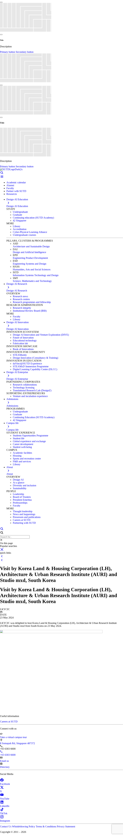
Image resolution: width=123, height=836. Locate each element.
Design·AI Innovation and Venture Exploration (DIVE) (41, 334)
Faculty (10, 188)
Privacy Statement (66, 826)
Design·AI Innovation (17, 329)
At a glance (18, 482)
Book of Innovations (23, 349)
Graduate (17, 214)
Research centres (21, 299)
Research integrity (22, 308)
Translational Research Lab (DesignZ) (32, 390)
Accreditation (19, 229)
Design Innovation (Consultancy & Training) (35, 357)
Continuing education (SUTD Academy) (33, 217)
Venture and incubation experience (30, 396)
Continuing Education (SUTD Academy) (33, 417)
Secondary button (24, 52)
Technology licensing (23, 387)
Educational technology (25, 340)
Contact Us (6, 826)
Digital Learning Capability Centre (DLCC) (35, 369)
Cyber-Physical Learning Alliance (30, 232)
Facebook (5, 784)
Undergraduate (20, 212)
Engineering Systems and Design (29, 263)
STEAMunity (20, 355)
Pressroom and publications (27, 517)
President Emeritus (22, 499)
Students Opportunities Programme (30, 435)
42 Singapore (19, 220)
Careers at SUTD (21, 520)
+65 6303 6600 (8, 754)
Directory (5, 767)
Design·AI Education (17, 206)
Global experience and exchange (29, 441)
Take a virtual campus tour (13, 737)
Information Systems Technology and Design (35, 275)
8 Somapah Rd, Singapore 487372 (17, 743)
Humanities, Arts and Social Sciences (31, 269)
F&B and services (22, 461)
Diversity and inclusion (24, 485)
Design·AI (18, 479)
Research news (20, 296)
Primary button (8, 52)
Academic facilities (22, 452)
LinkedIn (4, 806)
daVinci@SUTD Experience (27, 363)
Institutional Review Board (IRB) (30, 310)
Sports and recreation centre (27, 458)
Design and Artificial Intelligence (29, 252)
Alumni (10, 185)
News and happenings (24, 514)
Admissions (12, 405)
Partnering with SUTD (24, 523)
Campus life (12, 429)
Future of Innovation (23, 337)
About (9, 474)
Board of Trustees (22, 497)
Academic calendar (16, 182)
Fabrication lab (20, 343)
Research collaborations (25, 384)
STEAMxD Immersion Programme (31, 366)
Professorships (20, 502)
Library (16, 226)
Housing (17, 455)
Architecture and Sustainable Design (31, 246)
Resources (11, 194)
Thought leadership (22, 511)
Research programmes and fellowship (32, 302)
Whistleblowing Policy (24, 826)
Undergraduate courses (24, 235)
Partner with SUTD (16, 191)
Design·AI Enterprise (17, 379)
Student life (18, 438)
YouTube (4, 798)
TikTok (3, 813)
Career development (23, 444)
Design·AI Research (16, 290)
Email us (4, 761)
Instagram (5, 820)
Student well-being (22, 447)
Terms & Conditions (46, 826)
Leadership (18, 494)
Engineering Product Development (30, 258)
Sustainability (19, 488)
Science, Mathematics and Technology (32, 281)
